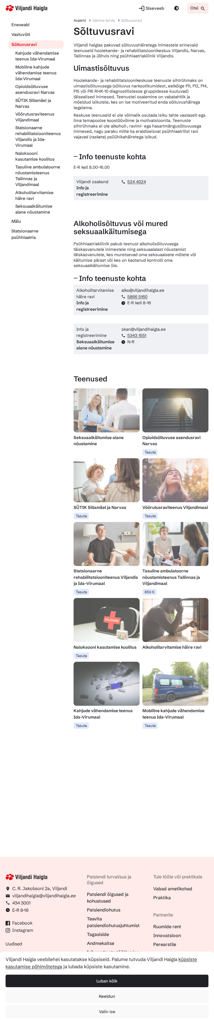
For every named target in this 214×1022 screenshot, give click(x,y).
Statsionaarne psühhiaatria (24, 234)
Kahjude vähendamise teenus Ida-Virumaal (37, 56)
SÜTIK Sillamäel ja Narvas (33, 103)
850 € (150, 592)
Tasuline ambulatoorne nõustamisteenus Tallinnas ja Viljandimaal (37, 175)
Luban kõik (107, 981)
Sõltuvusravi (24, 44)
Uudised (14, 944)
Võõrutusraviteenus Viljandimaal (34, 116)
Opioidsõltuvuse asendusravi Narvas (35, 89)
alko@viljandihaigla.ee (142, 290)
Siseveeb (155, 8)
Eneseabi (20, 24)
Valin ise (107, 1011)
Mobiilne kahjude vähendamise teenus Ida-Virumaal (36, 72)
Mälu (16, 221)
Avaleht (80, 20)
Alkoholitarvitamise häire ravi (34, 195)
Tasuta (150, 452)
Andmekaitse (100, 943)
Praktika (162, 897)
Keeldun (107, 996)
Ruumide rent (167, 926)
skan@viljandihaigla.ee (143, 329)
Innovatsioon (167, 935)
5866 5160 (137, 296)
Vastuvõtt (20, 34)
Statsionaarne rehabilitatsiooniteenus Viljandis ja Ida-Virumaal (38, 136)
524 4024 (136, 181)
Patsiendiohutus (103, 910)
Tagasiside (98, 934)
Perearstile (164, 944)
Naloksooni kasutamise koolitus (35, 156)
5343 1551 (136, 335)
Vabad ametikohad (172, 888)
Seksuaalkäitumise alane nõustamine (33, 209)
